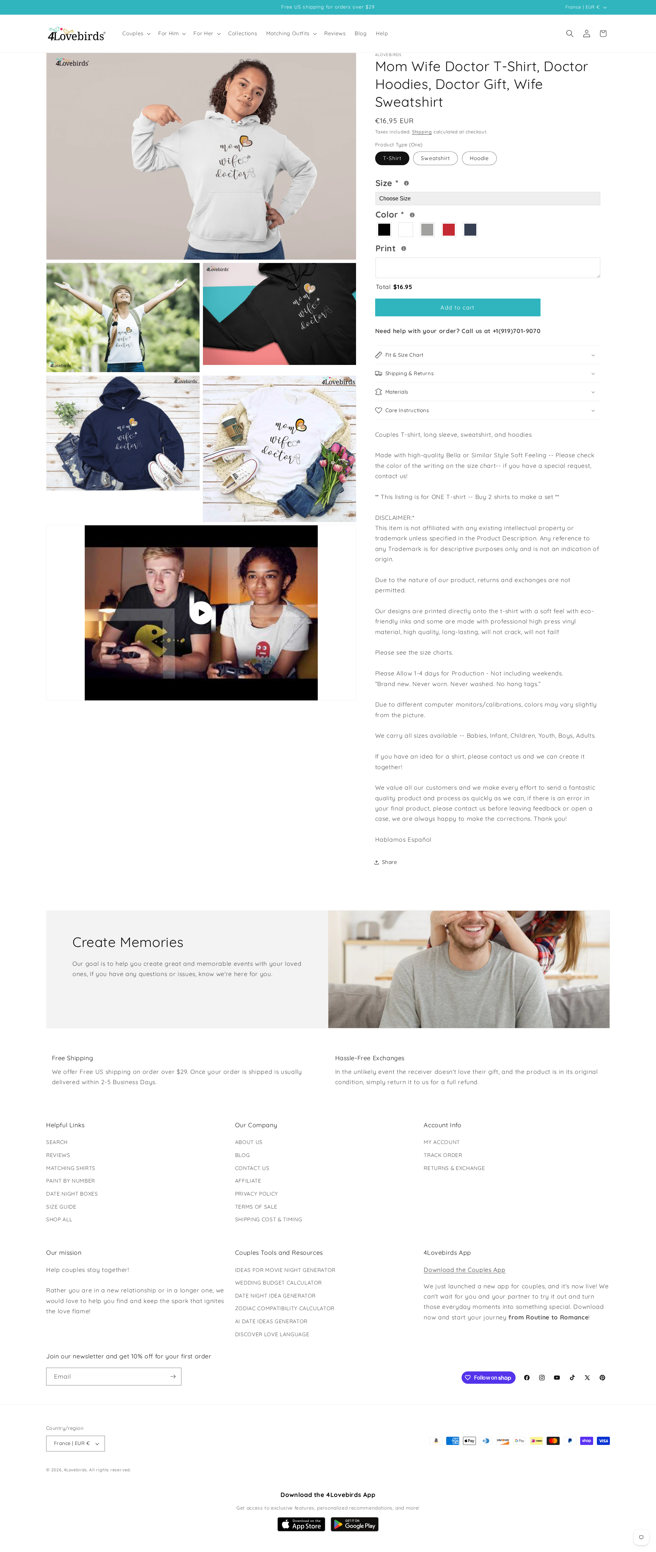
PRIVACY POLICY (256, 1194)
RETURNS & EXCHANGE (454, 1168)
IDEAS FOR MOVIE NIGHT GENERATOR (285, 1270)
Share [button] (389, 862)
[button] (136, 33)
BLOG (242, 1155)
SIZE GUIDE (61, 1207)
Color (416, 214)
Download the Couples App (464, 1269)
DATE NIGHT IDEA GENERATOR (275, 1295)
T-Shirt (392, 158)
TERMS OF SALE (256, 1207)
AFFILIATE (248, 1181)
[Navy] (471, 230)
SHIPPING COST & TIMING (268, 1219)
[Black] (384, 230)
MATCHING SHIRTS (70, 1168)
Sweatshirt (435, 158)
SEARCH (57, 1142)
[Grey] (428, 230)
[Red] (449, 230)
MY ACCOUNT (442, 1142)
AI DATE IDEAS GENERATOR (271, 1321)
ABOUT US (249, 1142)
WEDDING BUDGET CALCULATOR (278, 1282)
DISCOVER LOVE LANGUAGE (272, 1334)
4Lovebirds (75, 1469)
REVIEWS (58, 1155)
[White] (406, 230)
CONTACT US (252, 1168)
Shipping (422, 131)
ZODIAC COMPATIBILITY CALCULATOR (284, 1308)
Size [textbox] (408, 182)
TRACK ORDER (443, 1155)
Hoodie (479, 158)
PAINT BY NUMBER (70, 1181)
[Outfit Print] (403, 248)
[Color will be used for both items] (412, 215)
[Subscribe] (173, 1376)
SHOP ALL (59, 1219)
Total (394, 286)
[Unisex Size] (406, 183)
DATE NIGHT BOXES (72, 1194)
